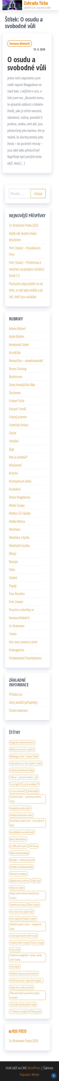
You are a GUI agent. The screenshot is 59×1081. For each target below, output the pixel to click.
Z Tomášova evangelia (19, 1011)
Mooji (12, 553)
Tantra (12, 633)
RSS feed (19, 1031)
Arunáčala (14, 352)
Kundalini (14, 488)
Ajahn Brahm (16, 336)
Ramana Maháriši (19, 43)
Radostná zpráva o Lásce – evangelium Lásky (25, 926)
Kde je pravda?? (18, 456)
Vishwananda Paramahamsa (25, 657)
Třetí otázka (14, 966)
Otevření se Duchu (18, 904)
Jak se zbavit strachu (18, 839)
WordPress (34, 1067)
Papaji (13, 585)
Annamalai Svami (19, 344)
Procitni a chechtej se (21, 609)
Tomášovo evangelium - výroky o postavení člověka (26, 957)
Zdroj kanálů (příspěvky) (23, 702)
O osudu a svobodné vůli (26, 63)
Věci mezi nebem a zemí (23, 641)
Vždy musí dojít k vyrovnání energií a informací (25, 995)
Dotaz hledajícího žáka (22, 384)
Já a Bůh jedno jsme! (18, 846)
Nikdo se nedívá (16, 887)
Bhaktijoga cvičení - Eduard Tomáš (24, 756)
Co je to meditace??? (30, 784)
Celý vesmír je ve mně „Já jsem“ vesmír (25, 763)
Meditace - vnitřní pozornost (22, 859)
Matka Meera (17, 521)
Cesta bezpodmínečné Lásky (21, 770)
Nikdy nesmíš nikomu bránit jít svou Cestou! (24, 895)
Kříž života (33, 846)
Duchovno (15, 392)
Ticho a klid (14, 949)
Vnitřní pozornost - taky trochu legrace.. (26, 980)
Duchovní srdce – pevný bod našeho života (25, 799)
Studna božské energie (19, 942)
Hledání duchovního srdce (21, 815)
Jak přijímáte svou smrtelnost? (22, 832)
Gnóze (12, 432)
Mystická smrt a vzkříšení (20, 880)
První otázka (15, 918)
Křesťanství (15, 465)
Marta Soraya (16, 505)
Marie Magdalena (19, 497)
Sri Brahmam (16, 625)
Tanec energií (37, 942)
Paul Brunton (17, 593)
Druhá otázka (33, 791)
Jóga (11, 448)
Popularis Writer (29, 1074)
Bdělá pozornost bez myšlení (22, 749)
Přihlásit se (15, 694)
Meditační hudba (19, 545)
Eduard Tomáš (17, 408)
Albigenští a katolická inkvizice (22, 742)
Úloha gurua (36, 1011)
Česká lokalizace (18, 710)
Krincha (13, 472)
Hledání (14, 440)
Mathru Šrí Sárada (19, 513)
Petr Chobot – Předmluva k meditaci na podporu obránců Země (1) (26, 269)
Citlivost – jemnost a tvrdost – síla (23, 777)
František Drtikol (18, 424)
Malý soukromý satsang (19, 853)
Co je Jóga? (14, 784)
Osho (12, 569)
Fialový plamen (18, 416)
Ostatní (13, 577)
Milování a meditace (18, 873)
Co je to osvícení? (17, 791)
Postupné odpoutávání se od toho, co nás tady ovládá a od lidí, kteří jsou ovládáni (26, 290)
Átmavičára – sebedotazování (26, 360)
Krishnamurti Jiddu (20, 481)
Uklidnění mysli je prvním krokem (24, 973)
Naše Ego (36, 880)
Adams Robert (17, 328)
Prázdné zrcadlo (29, 918)
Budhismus (15, 376)
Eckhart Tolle (16, 400)
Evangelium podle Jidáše (20, 808)
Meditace (14, 529)
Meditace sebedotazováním (21, 866)
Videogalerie (16, 649)
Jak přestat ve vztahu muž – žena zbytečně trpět (27, 823)
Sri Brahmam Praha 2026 (23, 225)
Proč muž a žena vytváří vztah (21, 911)
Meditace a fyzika (19, 537)
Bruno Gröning (17, 368)
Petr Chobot (16, 601)
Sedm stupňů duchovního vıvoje (23, 935)
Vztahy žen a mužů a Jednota (21, 987)
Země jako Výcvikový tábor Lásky (23, 1004)
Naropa (13, 561)
